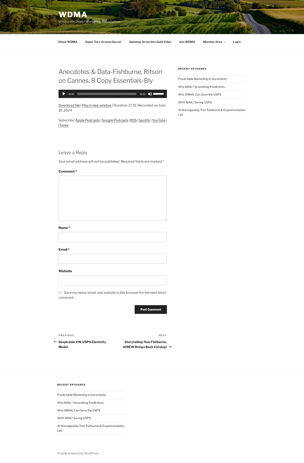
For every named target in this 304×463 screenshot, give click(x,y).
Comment (68, 171)
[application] (113, 94)
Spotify (144, 120)
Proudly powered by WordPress (78, 453)
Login (237, 42)
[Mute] (150, 94)
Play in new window (97, 105)
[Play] (64, 94)
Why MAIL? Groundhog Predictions (201, 86)
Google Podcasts (115, 120)
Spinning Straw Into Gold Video (150, 42)
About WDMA (67, 42)
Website (65, 271)
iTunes (63, 125)
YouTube (158, 120)
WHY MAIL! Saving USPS (195, 102)
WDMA (73, 14)
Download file (69, 105)
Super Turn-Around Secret (103, 42)
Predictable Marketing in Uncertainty (202, 79)
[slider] (159, 93)
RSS (133, 120)
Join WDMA (187, 42)
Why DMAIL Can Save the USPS (199, 94)
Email (64, 249)
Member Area (212, 42)
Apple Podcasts (87, 120)
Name (64, 228)
